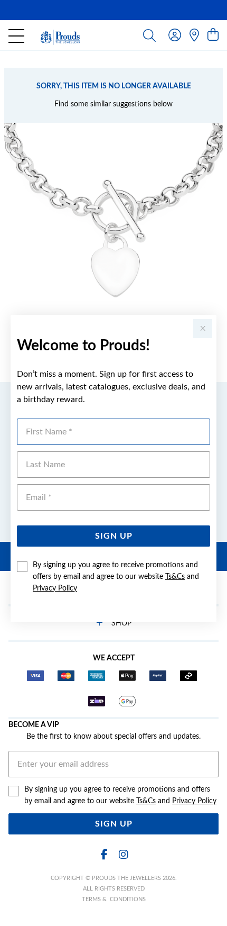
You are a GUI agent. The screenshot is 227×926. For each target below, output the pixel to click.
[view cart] (213, 35)
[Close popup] (202, 328)
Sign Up (114, 536)
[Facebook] (104, 855)
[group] (113, 10)
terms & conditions (114, 899)
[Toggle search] (149, 35)
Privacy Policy (55, 588)
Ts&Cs (175, 576)
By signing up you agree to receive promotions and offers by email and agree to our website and (116, 576)
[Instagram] (123, 855)
